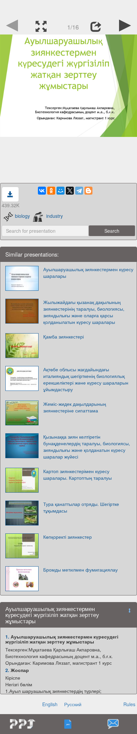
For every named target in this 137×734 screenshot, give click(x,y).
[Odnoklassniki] (51, 191)
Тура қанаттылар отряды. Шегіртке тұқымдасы (81, 507)
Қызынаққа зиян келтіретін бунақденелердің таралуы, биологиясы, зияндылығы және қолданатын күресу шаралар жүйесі (86, 446)
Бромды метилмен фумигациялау (80, 569)
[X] (70, 191)
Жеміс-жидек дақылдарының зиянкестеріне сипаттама (74, 407)
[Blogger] (88, 191)
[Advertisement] (68, 8)
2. (7, 670)
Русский (72, 704)
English (50, 704)
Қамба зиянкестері (63, 336)
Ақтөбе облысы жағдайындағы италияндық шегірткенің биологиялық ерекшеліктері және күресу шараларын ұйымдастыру (85, 379)
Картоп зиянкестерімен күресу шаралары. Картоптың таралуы (77, 474)
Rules (129, 704)
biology (22, 216)
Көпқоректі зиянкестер (67, 536)
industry (54, 216)
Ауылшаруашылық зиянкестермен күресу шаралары (88, 272)
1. (7, 636)
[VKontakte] (42, 191)
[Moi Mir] (61, 191)
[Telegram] (79, 191)
